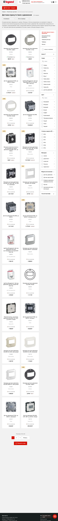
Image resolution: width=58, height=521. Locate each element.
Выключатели (43, 519)
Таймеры (44, 42)
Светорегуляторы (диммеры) (46, 36)
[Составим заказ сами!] (55, 516)
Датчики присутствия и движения (48, 33)
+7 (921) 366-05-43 (26, 3)
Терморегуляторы (46, 39)
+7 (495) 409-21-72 (10, 519)
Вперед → (25, 437)
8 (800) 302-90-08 (25, 0)
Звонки (43, 44)
